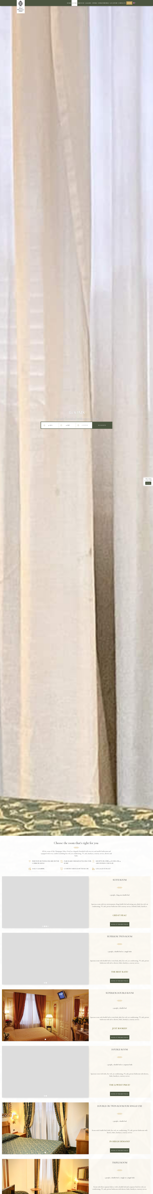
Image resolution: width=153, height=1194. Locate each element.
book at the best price (119, 924)
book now (102, 425)
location (113, 3)
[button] (134, 3)
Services (81, 3)
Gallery (88, 3)
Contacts (122, 3)
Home (69, 3)
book (129, 3)
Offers (94, 3)
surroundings (103, 3)
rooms (74, 3)
